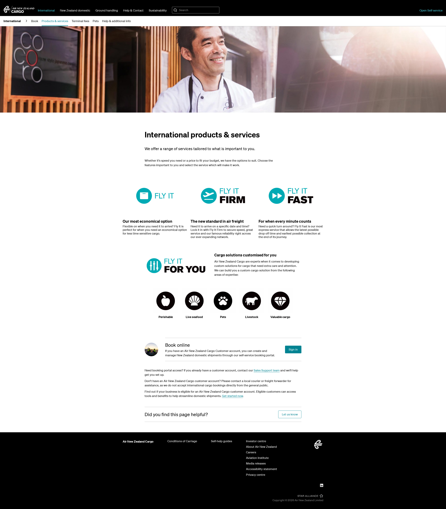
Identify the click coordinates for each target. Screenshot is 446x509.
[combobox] (195, 10)
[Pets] (223, 300)
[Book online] (155, 349)
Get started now (232, 396)
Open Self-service (431, 10)
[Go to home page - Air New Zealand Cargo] (18, 9)
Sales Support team (267, 370)
